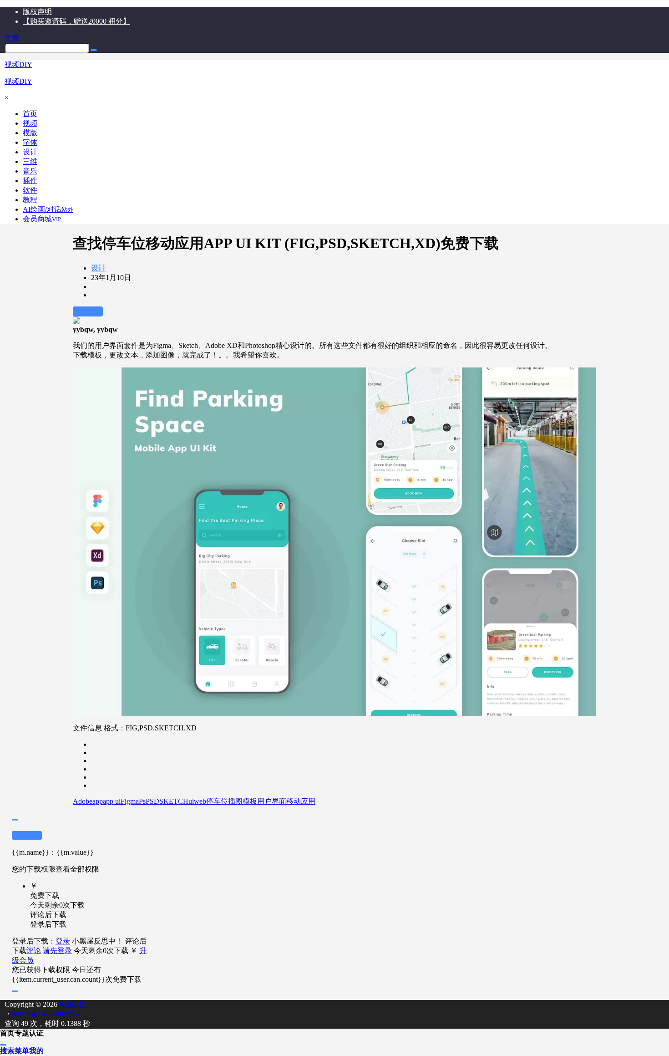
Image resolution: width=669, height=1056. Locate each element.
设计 (98, 268)
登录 (63, 941)
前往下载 (88, 311)
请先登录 (57, 950)
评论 (33, 950)
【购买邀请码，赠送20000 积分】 (76, 21)
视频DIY (72, 1004)
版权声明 (37, 11)
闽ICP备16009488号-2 (46, 1014)
